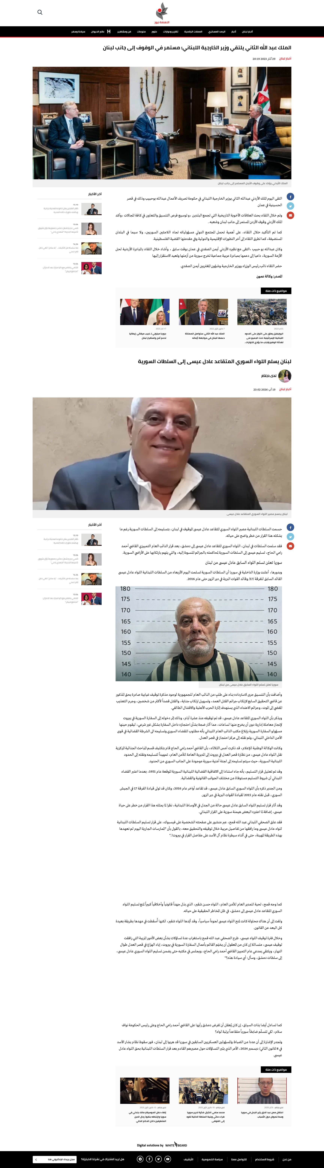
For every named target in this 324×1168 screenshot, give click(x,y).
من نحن (287, 1159)
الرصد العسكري (216, 31)
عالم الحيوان (98, 31)
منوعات (141, 31)
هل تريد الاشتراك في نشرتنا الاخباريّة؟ (102, 1159)
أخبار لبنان (247, 31)
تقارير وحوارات (170, 31)
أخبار (233, 31)
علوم (154, 31)
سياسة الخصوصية (212, 1159)
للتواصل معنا (239, 1159)
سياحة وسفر (78, 31)
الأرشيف (188, 1159)
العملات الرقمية (193, 31)
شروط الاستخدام (264, 1159)
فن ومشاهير (124, 31)
